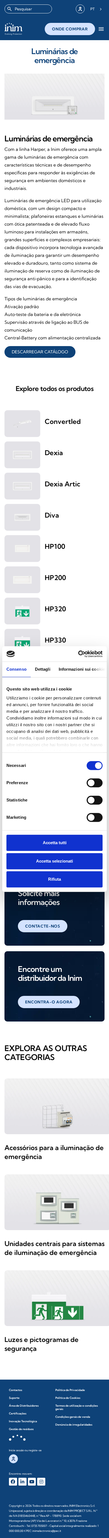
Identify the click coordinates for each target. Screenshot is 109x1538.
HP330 (55, 640)
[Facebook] (13, 1482)
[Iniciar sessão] (80, 8)
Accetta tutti (55, 842)
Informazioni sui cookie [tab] (82, 669)
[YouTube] (32, 1482)
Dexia (54, 452)
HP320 (55, 609)
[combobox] (28, 8)
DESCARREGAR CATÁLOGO (40, 351)
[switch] (95, 782)
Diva (52, 515)
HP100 (55, 546)
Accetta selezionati (54, 861)
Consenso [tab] (16, 669)
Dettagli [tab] (42, 669)
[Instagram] (41, 1482)
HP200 (55, 577)
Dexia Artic (62, 484)
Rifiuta (54, 879)
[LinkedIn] (22, 1482)
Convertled (63, 421)
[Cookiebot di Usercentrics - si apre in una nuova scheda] (78, 654)
